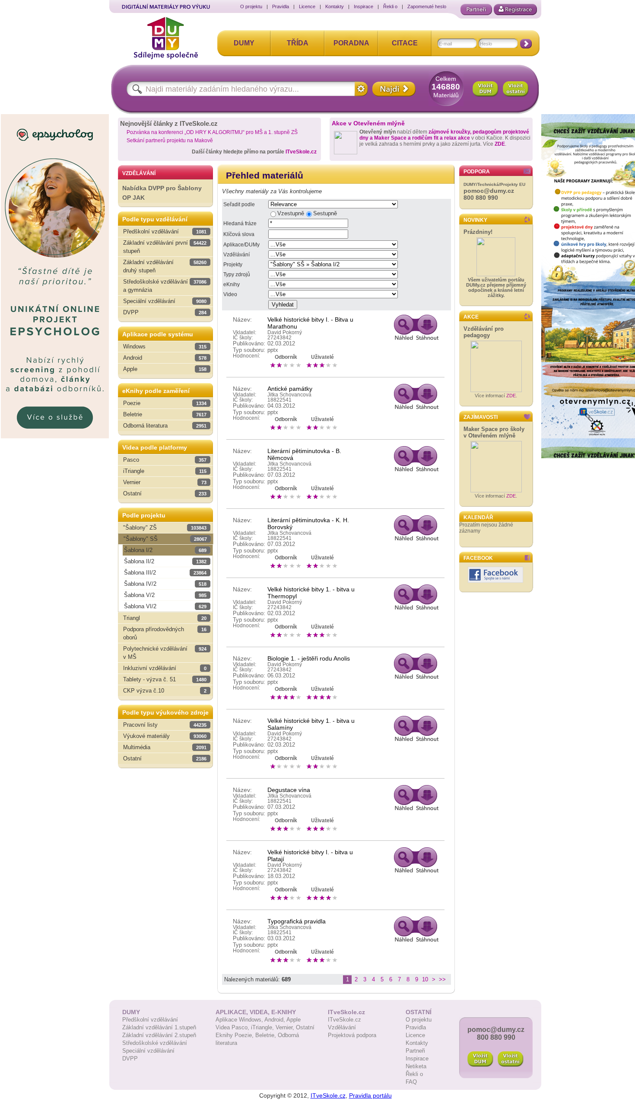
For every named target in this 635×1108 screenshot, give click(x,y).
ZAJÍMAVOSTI (481, 417)
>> (442, 979)
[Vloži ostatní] (510, 1059)
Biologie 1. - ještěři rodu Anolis (308, 658)
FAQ (411, 1082)
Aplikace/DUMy (241, 244)
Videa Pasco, (233, 1027)
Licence (307, 6)
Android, (275, 1019)
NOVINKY (475, 220)
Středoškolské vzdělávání (154, 1043)
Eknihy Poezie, (235, 1035)
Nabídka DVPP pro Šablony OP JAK (162, 193)
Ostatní (305, 1027)
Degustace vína (288, 789)
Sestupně (325, 213)
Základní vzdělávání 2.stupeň (159, 1035)
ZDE (500, 144)
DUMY (244, 43)
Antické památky (289, 388)
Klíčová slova (238, 234)
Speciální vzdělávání (148, 1050)
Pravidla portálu (370, 1095)
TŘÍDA (297, 43)
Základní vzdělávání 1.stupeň (159, 1027)
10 (425, 979)
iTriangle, (263, 1027)
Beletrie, (266, 1035)
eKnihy (231, 284)
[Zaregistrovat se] (515, 9)
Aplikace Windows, (240, 1019)
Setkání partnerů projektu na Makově (170, 140)
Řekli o (390, 6)
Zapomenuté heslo (426, 6)
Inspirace (363, 6)
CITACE (405, 43)
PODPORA (477, 172)
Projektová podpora (352, 1035)
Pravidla (280, 6)
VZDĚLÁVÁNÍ (139, 173)
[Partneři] (476, 9)
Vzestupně (290, 213)
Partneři (415, 1050)
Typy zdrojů (236, 274)
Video (230, 294)
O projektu (251, 6)
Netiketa (416, 1066)
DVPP (130, 1058)
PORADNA (351, 43)
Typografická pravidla (296, 921)
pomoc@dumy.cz (489, 190)
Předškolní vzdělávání (150, 1019)
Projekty (232, 264)
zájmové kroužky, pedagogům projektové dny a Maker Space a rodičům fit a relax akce (444, 135)
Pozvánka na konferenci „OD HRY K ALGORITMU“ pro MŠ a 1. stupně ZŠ (212, 132)
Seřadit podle (239, 204)
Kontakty (334, 6)
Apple (293, 1019)
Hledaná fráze (240, 223)
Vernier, (286, 1027)
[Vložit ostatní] (515, 89)
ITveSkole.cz (301, 152)
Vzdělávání (236, 254)
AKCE (471, 317)
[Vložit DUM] (485, 89)
